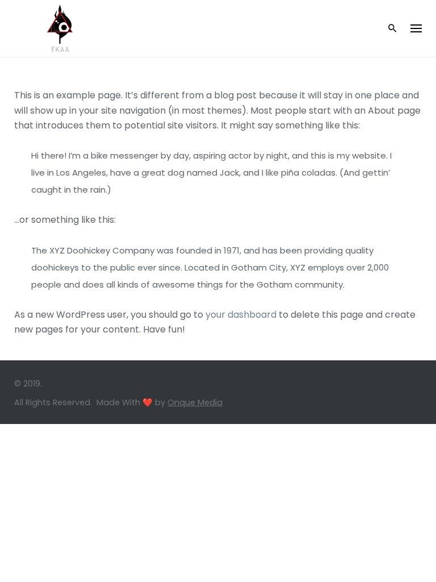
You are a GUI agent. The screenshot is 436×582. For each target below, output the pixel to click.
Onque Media (195, 402)
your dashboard (241, 314)
